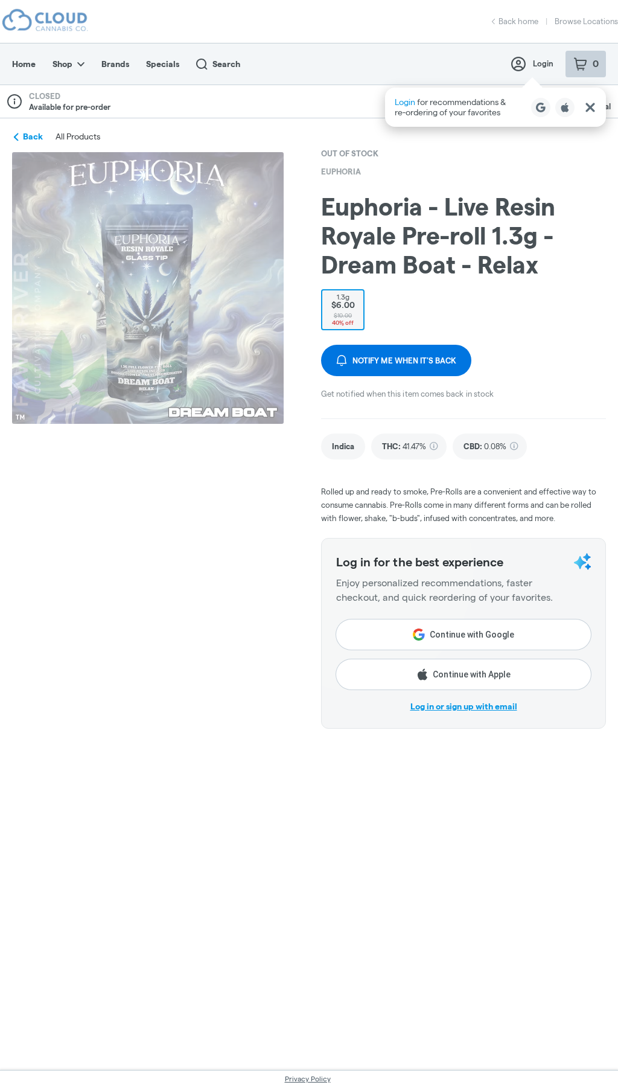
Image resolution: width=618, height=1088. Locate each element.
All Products (78, 136)
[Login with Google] (540, 107)
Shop (62, 64)
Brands (115, 64)
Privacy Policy (308, 1079)
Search (226, 64)
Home (24, 64)
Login (543, 63)
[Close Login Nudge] (590, 107)
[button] (495, 107)
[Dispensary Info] (14, 101)
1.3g (343, 309)
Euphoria (341, 171)
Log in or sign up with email (463, 706)
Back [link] (33, 136)
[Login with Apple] (565, 107)
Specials (162, 64)
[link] (343, 446)
